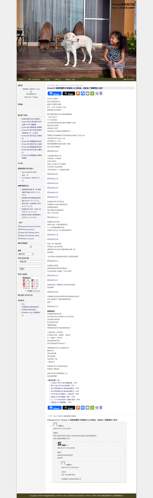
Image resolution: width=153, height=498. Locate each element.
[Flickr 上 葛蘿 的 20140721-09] (52, 239)
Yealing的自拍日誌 (123, 4)
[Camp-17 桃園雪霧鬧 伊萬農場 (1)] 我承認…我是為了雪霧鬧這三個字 (75, 88)
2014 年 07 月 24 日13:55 (62, 428)
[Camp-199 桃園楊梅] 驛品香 (32, 147)
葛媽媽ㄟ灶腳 (70, 79)
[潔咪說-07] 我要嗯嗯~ (59, 402)
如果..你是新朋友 (34, 79)
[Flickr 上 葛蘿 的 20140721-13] (52, 217)
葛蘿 (63, 445)
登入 (23, 304)
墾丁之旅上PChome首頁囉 (60, 385)
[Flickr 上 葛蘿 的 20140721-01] (52, 174)
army (65, 496)
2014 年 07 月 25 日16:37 (70, 467)
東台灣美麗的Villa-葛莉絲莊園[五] (62, 388)
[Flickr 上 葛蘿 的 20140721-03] (52, 179)
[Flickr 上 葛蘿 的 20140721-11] (52, 280)
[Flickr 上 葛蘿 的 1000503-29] (31, 94)
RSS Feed (130, 79)
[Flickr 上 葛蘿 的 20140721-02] (52, 151)
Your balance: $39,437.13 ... (31, 178)
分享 (99, 93)
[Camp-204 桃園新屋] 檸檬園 (32, 127)
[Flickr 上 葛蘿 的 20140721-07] (52, 192)
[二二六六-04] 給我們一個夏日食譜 (63, 399)
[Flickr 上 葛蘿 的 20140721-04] (52, 183)
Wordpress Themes (84, 496)
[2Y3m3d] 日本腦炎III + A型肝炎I (62, 394)
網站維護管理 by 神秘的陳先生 (112, 496)
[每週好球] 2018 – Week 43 (31, 209)
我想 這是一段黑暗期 (29, 203)
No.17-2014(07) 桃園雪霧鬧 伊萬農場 (65, 416)
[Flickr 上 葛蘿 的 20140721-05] (52, 197)
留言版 (47, 79)
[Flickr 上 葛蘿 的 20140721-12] (52, 261)
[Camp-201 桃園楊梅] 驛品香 (32, 141)
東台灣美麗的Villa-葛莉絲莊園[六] (62, 391)
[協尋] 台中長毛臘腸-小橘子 (60, 397)
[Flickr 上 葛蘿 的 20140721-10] (52, 235)
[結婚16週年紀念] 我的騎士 (31, 119)
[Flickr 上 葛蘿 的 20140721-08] (52, 292)
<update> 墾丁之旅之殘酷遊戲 (61, 383)
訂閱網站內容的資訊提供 (30, 307)
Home (21, 79)
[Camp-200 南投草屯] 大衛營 (32, 144)
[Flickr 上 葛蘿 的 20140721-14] (52, 275)
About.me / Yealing (31, 97)
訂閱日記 (57, 79)
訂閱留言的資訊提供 (29, 310)
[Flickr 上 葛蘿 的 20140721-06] (52, 188)
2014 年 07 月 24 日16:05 (66, 448)
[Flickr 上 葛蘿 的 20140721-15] (52, 306)
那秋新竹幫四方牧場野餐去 (31, 215)
